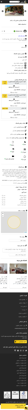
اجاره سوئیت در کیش (21, 380)
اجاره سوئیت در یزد (22, 383)
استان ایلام (23, 36)
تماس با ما (23, 306)
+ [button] (2, 213)
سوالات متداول (22, 303)
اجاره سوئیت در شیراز (21, 365)
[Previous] (2, 11)
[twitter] (26, 350)
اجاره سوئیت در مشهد (21, 385)
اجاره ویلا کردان (22, 368)
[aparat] (15, 350)
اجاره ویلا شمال (22, 358)
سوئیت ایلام (23, 240)
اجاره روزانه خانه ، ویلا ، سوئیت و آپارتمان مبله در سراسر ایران (15, 250)
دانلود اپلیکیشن (22, 342)
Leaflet (25, 232)
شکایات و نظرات (22, 317)
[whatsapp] (23, 350)
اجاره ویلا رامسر (22, 375)
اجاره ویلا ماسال (22, 378)
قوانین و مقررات (22, 313)
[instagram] (20, 350)
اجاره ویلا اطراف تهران (21, 370)
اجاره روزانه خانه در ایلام (21, 255)
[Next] (25, 11)
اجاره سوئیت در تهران (21, 360)
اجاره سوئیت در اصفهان (21, 363)
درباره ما (24, 310)
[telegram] (18, 350)
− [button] (2, 215)
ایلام (19, 36)
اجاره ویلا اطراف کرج (21, 373)
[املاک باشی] (23, 1)
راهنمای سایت (22, 299)
